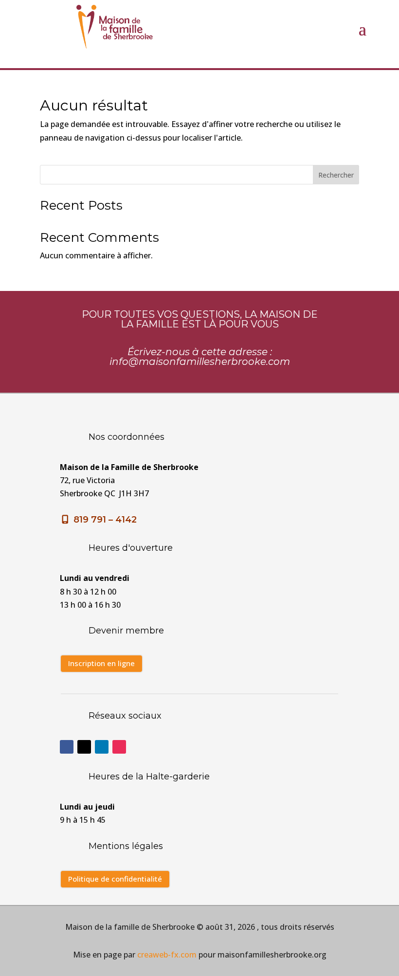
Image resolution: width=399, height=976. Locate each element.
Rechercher (336, 175)
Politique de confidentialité (115, 879)
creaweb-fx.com (167, 954)
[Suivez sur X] (84, 747)
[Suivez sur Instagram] (119, 747)
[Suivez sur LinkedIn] (102, 747)
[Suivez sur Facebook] (66, 747)
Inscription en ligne (101, 663)
